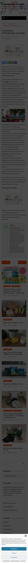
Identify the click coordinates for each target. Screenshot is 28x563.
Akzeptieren (14, 548)
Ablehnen (14, 553)
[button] (25, 536)
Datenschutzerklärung (15, 560)
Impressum (23, 560)
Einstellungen (14, 557)
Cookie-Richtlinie (6, 560)
